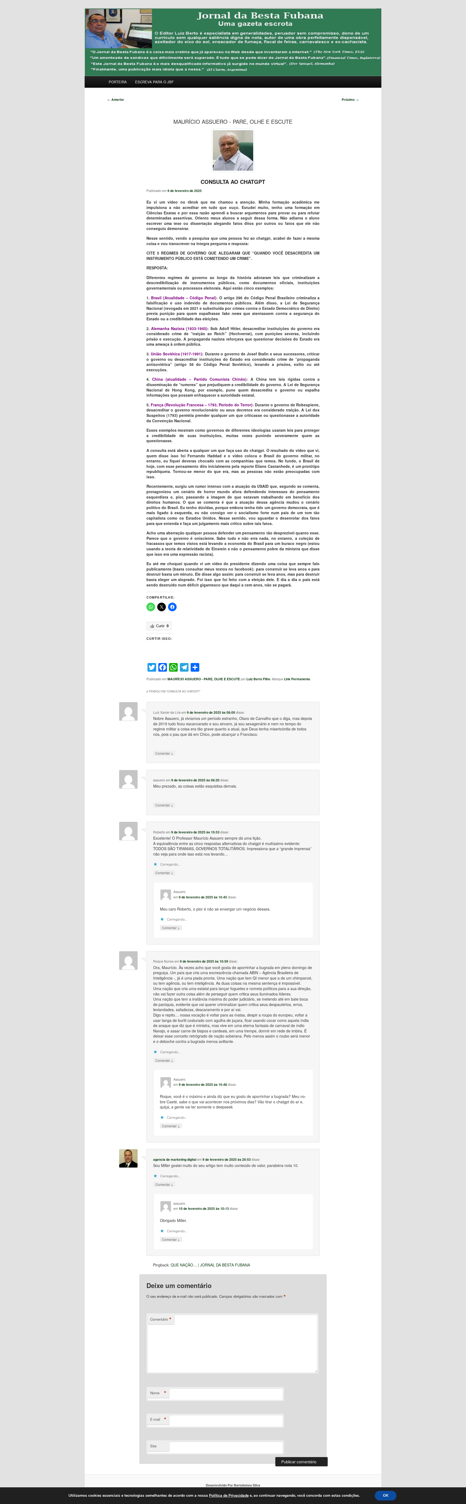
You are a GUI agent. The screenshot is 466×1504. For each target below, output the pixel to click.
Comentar (164, 753)
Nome (158, 1393)
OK (385, 1495)
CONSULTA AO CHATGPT (233, 182)
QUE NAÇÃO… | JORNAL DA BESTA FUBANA (210, 1265)
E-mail (158, 1419)
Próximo (350, 99)
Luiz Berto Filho (258, 679)
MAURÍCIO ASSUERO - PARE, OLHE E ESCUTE (203, 679)
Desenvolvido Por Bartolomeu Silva (233, 1485)
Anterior (115, 99)
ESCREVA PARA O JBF (154, 81)
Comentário (161, 1319)
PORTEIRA (118, 81)
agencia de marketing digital (174, 1159)
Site (153, 1445)
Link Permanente (297, 679)
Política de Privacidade (229, 1495)
